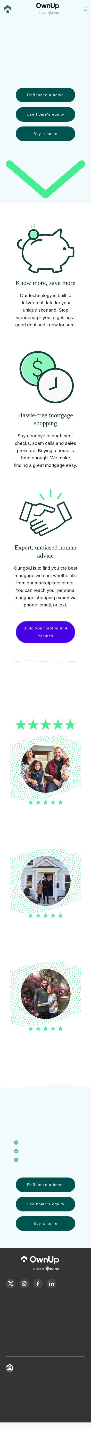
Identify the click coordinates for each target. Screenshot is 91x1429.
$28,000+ (59, 66)
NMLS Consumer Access (60, 1380)
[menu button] (85, 9)
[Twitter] (11, 1287)
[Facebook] (38, 1287)
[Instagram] (24, 1287)
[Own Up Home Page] (7, 10)
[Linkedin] (51, 1287)
